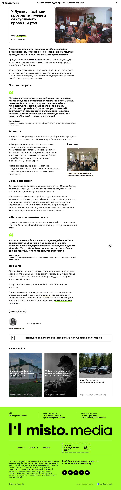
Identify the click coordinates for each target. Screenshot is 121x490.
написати (47, 295)
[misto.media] (60, 429)
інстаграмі (61, 338)
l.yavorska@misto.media (54, 418)
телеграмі (96, 338)
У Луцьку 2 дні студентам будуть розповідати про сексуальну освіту (80, 174)
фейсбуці (73, 338)
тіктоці (83, 338)
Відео (54, 3)
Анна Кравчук (21, 36)
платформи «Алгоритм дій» (38, 463)
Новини (40, 3)
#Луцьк (22, 311)
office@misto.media (18, 416)
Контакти (71, 3)
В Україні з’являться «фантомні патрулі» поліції (92, 381)
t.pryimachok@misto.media (93, 418)
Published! (102, 484)
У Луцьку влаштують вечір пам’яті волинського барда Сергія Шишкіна (58, 373)
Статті (48, 3)
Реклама (80, 3)
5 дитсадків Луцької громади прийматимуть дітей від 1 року (22, 373)
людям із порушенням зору (71, 447)
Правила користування (85, 484)
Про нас (61, 3)
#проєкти (13, 311)
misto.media (35, 60)
